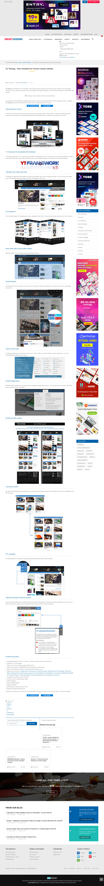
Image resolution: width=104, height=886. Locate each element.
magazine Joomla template (15, 101)
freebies (80, 454)
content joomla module (84, 447)
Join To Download (94, 1)
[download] (34, 105)
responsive (9, 708)
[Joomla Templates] (13, 39)
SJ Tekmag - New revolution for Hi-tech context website (29, 69)
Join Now (52, 792)
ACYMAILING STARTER (67, 673)
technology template (28, 115)
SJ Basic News (24, 671)
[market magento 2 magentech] (87, 418)
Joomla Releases (26, 62)
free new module (82, 457)
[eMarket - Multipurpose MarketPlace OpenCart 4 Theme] (87, 382)
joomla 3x (9, 702)
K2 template (33, 691)
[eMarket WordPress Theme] (87, 153)
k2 (7, 710)
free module (89, 454)
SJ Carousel (32, 671)
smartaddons (81, 466)
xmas (87, 469)
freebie (89, 450)
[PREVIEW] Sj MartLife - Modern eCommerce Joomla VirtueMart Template (16, 760)
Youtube (82, 860)
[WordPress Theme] (87, 277)
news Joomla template (61, 156)
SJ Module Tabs (51, 671)
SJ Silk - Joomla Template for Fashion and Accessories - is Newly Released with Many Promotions (51, 740)
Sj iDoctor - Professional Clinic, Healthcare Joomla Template (39, 759)
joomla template (10, 714)
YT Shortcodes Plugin (24, 675)
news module (81, 463)
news (8, 706)
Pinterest (94, 856)
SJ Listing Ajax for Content (51, 675)
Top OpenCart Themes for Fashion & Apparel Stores (21, 837)
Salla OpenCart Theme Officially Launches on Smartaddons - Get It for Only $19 (29, 812)
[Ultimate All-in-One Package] (87, 314)
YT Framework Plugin (12, 675)
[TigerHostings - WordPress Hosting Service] (87, 349)
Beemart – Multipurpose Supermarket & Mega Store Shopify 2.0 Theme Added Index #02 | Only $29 (34, 820)
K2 (59, 675)
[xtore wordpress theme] (87, 118)
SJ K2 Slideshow (40, 673)
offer (90, 463)
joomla (92, 457)
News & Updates (11, 814)
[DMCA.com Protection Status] (52, 878)
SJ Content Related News (37, 675)
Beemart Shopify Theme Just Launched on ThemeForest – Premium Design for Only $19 (31, 828)
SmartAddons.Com (33, 882)
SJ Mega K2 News (15, 673)
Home (16, 62)
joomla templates (82, 460)
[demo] (47, 105)
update (80, 469)
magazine (9, 704)
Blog (20, 62)
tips (90, 466)
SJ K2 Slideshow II (49, 673)
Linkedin (94, 852)
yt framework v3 (10, 712)
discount (80, 450)
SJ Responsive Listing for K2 (27, 673)
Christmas (80, 444)
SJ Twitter (57, 673)
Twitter (82, 856)
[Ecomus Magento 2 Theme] (87, 83)
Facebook (82, 852)
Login (84, 1)
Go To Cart (62, 57)
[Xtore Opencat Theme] (87, 189)
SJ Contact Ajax (60, 671)
